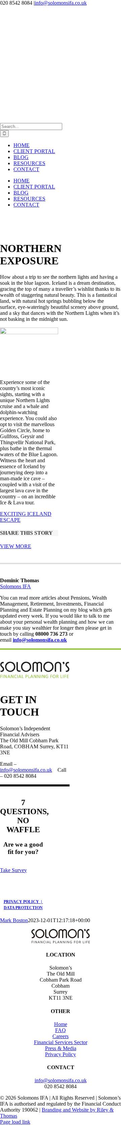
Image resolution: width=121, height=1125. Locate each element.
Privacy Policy (60, 1054)
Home (60, 1024)
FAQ (60, 1030)
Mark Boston (14, 920)
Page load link (15, 1122)
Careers (60, 1036)
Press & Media (60, 1048)
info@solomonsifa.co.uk (61, 3)
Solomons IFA (15, 586)
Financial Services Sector (60, 1042)
